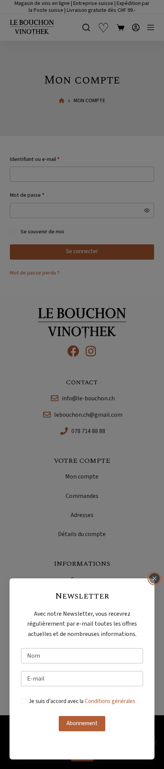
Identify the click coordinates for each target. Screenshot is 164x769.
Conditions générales (110, 701)
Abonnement (82, 723)
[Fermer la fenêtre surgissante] (154, 578)
